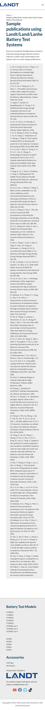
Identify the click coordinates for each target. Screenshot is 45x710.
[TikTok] (30, 690)
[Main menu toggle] (42, 4)
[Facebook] (20, 690)
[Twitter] (25, 690)
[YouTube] (15, 690)
